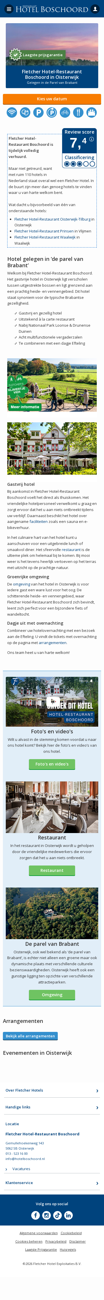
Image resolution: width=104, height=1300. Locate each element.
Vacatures (21, 1168)
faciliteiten (38, 521)
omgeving (21, 584)
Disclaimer (77, 1241)
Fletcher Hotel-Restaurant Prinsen (44, 231)
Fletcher (21, 237)
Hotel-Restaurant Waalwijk (52, 237)
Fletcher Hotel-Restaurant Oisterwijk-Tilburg (52, 219)
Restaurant (52, 870)
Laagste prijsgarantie (43, 54)
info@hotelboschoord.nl (25, 1159)
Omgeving (52, 994)
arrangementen (52, 642)
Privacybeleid (55, 1241)
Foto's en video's (52, 764)
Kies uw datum (52, 98)
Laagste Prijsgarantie (41, 1249)
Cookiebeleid (71, 1233)
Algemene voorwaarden (39, 1233)
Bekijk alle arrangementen (30, 1036)
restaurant (71, 549)
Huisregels (68, 1249)
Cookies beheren (28, 1241)
